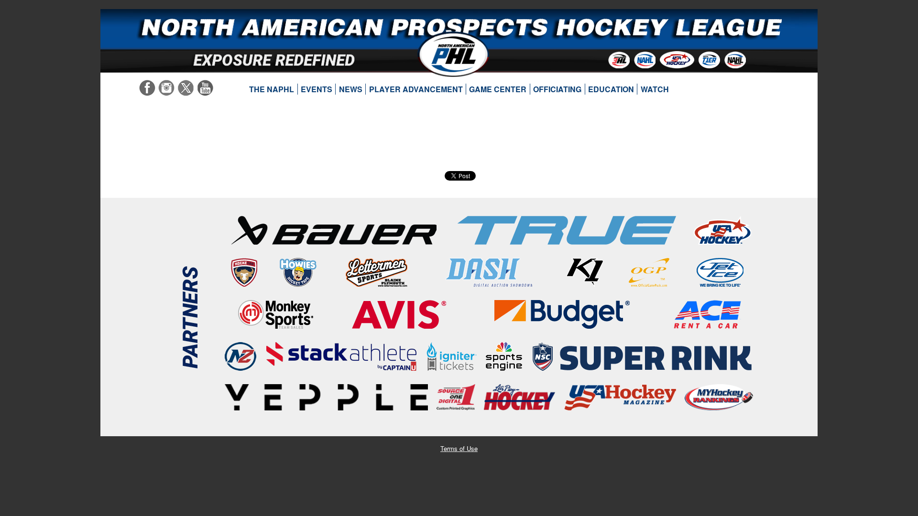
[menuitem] (271, 89)
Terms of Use (459, 448)
